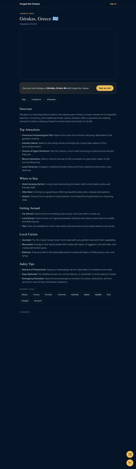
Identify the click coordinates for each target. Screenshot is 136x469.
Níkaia (87, 294)
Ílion (109, 294)
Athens (25, 294)
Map (24, 99)
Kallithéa (75, 294)
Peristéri (48, 294)
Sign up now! (105, 88)
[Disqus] (68, 348)
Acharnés (62, 294)
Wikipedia (51, 99)
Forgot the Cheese (30, 3)
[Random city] (129, 454)
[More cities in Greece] (129, 462)
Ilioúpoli (25, 300)
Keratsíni (38, 300)
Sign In (113, 4)
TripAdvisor (36, 99)
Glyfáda (98, 294)
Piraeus (36, 294)
